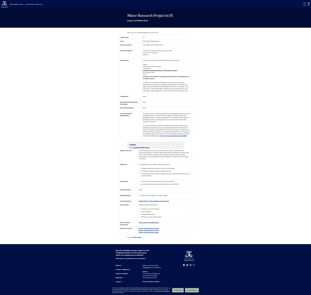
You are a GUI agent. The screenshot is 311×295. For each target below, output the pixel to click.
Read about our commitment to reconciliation (130, 258)
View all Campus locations (151, 281)
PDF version (137, 237)
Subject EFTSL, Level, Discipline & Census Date (154, 201)
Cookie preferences (192, 290)
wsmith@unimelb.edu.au (141, 147)
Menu (308, 5)
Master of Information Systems (149, 228)
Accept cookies (178, 290)
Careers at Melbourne (123, 269)
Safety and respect (122, 273)
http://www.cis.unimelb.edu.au (149, 222)
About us (118, 265)
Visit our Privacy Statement (162, 291)
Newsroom (119, 278)
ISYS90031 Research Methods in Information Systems (160, 70)
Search (304, 5)
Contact (118, 282)
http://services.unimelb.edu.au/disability (174, 136)
